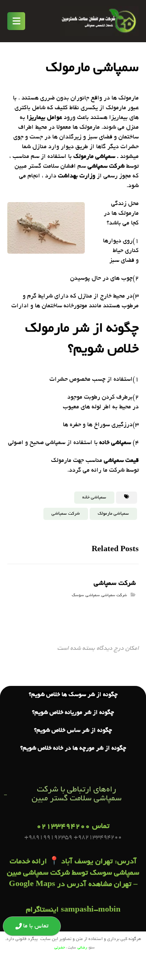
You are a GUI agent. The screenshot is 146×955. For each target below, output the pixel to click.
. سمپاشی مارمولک (95, 156)
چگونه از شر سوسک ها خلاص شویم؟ (73, 695)
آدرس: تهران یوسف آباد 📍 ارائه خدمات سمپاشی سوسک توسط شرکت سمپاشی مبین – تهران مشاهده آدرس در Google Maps (73, 873)
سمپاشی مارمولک (113, 513)
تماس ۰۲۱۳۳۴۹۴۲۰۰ (73, 827)
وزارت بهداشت (76, 176)
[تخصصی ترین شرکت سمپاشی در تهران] (99, 21)
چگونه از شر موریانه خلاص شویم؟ (73, 712)
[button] (16, 21)
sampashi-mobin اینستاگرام (73, 910)
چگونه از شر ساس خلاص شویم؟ (73, 730)
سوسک (78, 595)
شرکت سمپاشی (106, 166)
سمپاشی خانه (115, 443)
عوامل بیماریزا (44, 117)
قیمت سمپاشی (121, 460)
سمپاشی (92, 595)
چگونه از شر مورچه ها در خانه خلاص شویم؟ (73, 748)
